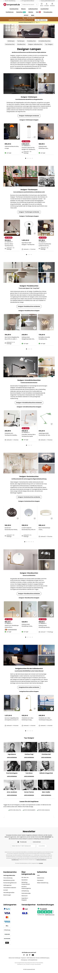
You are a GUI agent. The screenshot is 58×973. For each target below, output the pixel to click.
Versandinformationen (9, 887)
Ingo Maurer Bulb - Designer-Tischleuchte (28, 243)
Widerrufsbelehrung (42, 883)
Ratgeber (24, 900)
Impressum (40, 880)
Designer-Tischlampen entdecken (29, 212)
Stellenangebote (26, 888)
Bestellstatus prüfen (9, 880)
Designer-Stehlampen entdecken (29, 116)
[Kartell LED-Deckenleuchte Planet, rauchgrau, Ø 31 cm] (12, 521)
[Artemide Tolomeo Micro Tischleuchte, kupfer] (29, 425)
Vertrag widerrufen (9, 875)
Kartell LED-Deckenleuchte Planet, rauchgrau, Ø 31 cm (11, 529)
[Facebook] (25, 955)
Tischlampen (20, 41)
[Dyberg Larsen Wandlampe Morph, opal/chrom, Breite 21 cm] (46, 617)
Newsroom (25, 896)
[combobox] (30, 4)
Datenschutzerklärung (41, 859)
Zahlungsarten (7, 885)
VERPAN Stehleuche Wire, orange (12, 147)
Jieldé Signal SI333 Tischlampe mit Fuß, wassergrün (44, 434)
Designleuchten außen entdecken (29, 687)
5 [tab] (32, 158)
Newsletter (25, 880)
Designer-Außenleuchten (35, 44)
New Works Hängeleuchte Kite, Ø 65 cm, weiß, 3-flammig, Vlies (12, 338)
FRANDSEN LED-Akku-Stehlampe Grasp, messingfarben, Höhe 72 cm (28, 719)
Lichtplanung (25, 891)
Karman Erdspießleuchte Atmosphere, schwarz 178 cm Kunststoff (12, 719)
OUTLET (26, 15)
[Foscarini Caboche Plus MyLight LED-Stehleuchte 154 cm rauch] (29, 139)
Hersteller (41, 863)
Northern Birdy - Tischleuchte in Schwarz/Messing (9, 245)
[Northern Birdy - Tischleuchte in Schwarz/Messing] (12, 235)
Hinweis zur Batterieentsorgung (42, 957)
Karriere (24, 886)
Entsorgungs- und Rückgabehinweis (29, 959)
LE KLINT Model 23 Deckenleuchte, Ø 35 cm (28, 528)
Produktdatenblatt (12, 629)
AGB (38, 875)
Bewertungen (7, 895)
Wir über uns (25, 877)
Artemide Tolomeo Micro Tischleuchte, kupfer (29, 435)
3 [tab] (29, 158)
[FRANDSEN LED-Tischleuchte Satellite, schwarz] (12, 425)
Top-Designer (49, 44)
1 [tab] (25, 158)
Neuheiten (20, 12)
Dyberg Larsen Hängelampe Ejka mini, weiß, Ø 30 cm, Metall (28, 338)
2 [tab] (27, 158)
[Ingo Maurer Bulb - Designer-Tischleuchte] (29, 235)
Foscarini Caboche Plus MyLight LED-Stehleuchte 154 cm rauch (29, 148)
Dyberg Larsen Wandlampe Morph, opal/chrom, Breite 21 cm (46, 626)
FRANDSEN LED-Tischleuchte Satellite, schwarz (11, 434)
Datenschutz (40, 878)
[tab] (11, 886)
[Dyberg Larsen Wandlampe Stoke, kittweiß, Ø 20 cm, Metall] (29, 617)
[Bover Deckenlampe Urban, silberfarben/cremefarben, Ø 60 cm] (46, 521)
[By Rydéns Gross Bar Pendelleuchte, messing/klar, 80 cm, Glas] (46, 329)
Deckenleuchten (10, 44)
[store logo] (11, 4)
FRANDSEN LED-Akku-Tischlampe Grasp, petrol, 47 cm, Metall (46, 719)
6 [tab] (33, 542)
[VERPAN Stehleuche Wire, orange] (12, 139)
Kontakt (5, 890)
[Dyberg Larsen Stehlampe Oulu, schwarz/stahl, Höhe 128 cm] (46, 139)
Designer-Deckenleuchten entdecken (29, 497)
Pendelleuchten (31, 41)
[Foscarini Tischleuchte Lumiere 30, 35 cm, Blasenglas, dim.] (46, 235)
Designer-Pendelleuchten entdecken (29, 306)
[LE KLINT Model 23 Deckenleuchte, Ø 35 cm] (29, 521)
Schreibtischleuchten (44, 41)
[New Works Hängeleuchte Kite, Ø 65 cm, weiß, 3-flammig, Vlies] (12, 329)
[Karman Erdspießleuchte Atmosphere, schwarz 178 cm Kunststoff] (12, 711)
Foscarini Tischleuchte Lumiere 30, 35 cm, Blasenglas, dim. (45, 245)
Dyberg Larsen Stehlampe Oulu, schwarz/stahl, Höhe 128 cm (45, 147)
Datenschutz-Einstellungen (14, 957)
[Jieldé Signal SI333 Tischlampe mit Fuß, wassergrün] (46, 425)
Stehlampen (11, 41)
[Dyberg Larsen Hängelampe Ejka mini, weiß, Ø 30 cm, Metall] (29, 329)
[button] (17, 137)
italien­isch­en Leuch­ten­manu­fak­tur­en (26, 68)
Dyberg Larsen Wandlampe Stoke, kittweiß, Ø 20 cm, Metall (28, 625)
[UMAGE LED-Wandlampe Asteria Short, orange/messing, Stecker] (12, 617)
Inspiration (24, 898)
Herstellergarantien (8, 892)
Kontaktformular (15, 859)
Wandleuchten (21, 44)
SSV (41, 20)
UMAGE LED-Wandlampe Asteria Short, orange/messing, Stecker (12, 626)
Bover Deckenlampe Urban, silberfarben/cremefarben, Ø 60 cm (46, 529)
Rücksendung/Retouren (10, 883)
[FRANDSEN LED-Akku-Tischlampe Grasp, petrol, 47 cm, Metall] (46, 711)
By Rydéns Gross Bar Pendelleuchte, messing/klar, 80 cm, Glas (46, 338)
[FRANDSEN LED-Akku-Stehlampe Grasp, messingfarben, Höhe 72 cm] (29, 711)
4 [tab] (31, 158)
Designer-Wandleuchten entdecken (29, 593)
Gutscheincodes (26, 893)
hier (32, 806)
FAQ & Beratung (7, 878)
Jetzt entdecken (12, 757)
